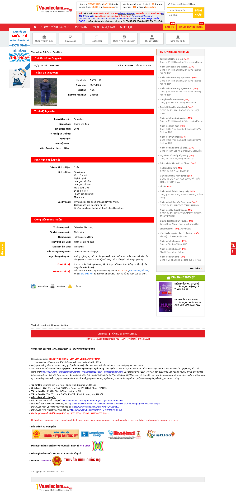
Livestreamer (169, 229)
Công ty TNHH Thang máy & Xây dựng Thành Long (181, 196)
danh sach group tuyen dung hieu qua (91, 420)
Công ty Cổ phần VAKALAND (173, 244)
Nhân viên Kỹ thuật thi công (176, 210)
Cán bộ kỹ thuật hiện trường (176, 176)
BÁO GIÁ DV (80, 27)
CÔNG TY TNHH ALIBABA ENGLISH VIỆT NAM (179, 112)
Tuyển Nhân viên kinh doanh (176, 107)
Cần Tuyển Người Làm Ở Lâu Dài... (179, 233)
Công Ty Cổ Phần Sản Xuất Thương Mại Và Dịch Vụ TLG (180, 130)
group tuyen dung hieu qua (125, 420)
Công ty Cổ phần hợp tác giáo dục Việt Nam (180, 260)
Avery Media (185, 229)
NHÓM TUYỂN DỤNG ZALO (55, 27)
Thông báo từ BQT (178, 41)
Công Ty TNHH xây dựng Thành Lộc (177, 158)
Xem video (45, 460)
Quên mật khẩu (187, 4)
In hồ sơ (61, 286)
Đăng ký (175, 4)
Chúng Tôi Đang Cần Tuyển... (176, 221)
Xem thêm (195, 268)
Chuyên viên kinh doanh (174, 99)
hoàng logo (65, 420)
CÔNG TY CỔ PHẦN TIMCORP (174, 171)
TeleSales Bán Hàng (52, 52)
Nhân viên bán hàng (172, 257)
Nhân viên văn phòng (173, 137)
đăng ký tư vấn (86, 274)
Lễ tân (166, 187)
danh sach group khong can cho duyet (159, 420)
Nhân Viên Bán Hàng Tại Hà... (177, 67)
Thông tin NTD (152, 41)
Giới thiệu (126, 27)
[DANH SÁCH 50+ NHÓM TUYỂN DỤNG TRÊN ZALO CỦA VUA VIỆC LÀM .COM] (165, 305)
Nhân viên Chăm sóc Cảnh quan (178, 202)
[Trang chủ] (34, 27)
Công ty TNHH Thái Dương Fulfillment (178, 102)
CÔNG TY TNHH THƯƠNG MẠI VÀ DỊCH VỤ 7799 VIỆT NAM (181, 215)
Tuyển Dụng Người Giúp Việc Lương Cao (179, 224)
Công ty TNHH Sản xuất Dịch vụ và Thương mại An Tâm (180, 71)
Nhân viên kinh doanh (173, 241)
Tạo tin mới (96, 41)
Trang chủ (36, 52)
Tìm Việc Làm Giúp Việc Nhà (173, 236)
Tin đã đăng (70, 41)
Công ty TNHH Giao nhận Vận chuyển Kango (181, 62)
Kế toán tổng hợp (171, 168)
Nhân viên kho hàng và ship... (177, 148)
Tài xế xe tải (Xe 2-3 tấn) (174, 59)
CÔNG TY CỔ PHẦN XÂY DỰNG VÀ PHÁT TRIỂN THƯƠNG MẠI (180, 180)
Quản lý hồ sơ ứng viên (124, 41)
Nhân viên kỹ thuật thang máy (177, 191)
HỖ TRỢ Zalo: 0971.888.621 (125, 334)
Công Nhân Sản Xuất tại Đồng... (178, 163)
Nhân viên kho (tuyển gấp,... (176, 118)
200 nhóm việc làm (103, 27)
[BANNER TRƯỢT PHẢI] (19, 57)
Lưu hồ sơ (43, 286)
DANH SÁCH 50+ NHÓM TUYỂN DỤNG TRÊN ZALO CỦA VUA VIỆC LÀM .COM (187, 302)
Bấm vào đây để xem (138, 270)
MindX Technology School (172, 252)
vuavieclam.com (56, 471)
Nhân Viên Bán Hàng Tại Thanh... (178, 77)
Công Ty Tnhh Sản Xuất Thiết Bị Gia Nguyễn (181, 151)
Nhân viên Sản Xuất (172, 126)
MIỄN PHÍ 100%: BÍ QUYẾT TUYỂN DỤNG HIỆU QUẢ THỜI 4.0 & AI (187, 287)
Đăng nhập (198, 12)
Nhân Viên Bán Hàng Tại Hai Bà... (179, 88)
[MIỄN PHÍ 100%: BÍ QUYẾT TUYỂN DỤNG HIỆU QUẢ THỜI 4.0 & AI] (165, 289)
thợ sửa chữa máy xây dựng (177, 155)
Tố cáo (77, 286)
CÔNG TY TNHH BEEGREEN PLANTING (179, 205)
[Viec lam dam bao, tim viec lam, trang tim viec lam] (52, 8)
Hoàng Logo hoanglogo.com (45, 420)
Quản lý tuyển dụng (44, 41)
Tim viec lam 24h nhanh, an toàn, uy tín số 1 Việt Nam (118, 339)
